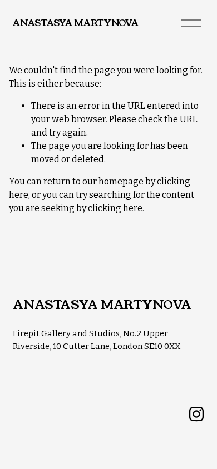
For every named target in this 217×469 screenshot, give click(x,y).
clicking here (115, 208)
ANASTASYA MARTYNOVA (75, 23)
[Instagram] (196, 414)
